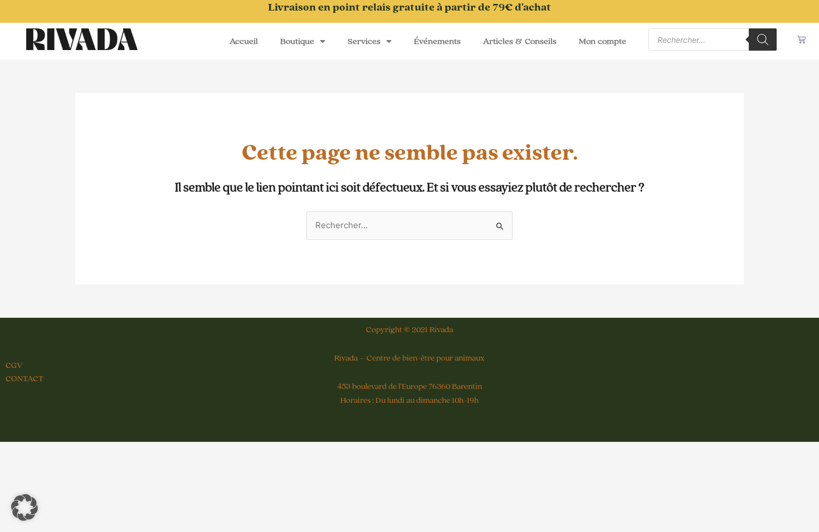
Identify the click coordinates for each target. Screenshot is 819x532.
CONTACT (24, 378)
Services (364, 41)
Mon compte (603, 41)
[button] (24, 507)
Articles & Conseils (520, 41)
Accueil (244, 41)
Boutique (297, 41)
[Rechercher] (763, 39)
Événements (437, 41)
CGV (14, 365)
